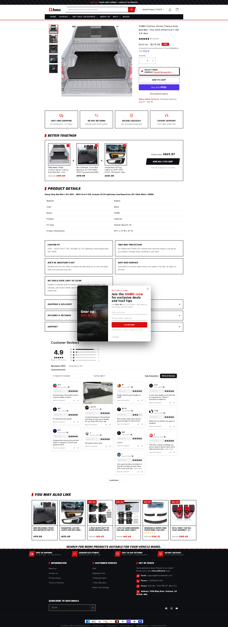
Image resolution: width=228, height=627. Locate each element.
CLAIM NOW (129, 324)
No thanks (115, 336)
